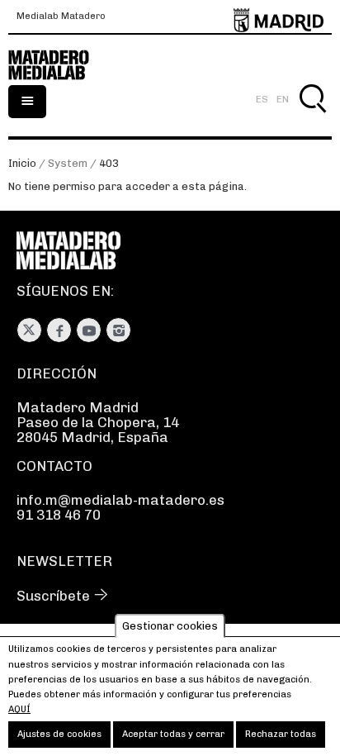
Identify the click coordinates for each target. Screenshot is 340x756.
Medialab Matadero (61, 16)
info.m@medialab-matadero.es (120, 500)
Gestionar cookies (170, 626)
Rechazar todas (280, 734)
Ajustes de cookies (59, 734)
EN (282, 99)
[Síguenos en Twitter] (29, 330)
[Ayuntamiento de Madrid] (278, 17)
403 (109, 163)
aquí (19, 709)
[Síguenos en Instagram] (118, 330)
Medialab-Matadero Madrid (57, 65)
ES (262, 99)
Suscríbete (53, 595)
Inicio (22, 163)
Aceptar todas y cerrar (173, 734)
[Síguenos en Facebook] (59, 330)
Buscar (312, 117)
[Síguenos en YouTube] (89, 330)
